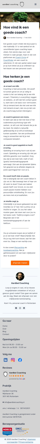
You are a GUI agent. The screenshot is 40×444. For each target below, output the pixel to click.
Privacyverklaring (26, 442)
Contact (6, 334)
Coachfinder (8, 60)
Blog (4, 331)
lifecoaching (19, 247)
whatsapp (11, 408)
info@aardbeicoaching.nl (14, 402)
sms (4, 408)
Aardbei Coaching (17, 373)
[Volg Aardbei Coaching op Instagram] (20, 308)
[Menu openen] (35, 4)
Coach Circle (21, 57)
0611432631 (25, 408)
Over (4, 329)
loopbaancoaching (10, 250)
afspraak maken (20, 263)
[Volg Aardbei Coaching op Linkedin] (24, 308)
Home (5, 326)
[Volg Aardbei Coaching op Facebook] (16, 308)
